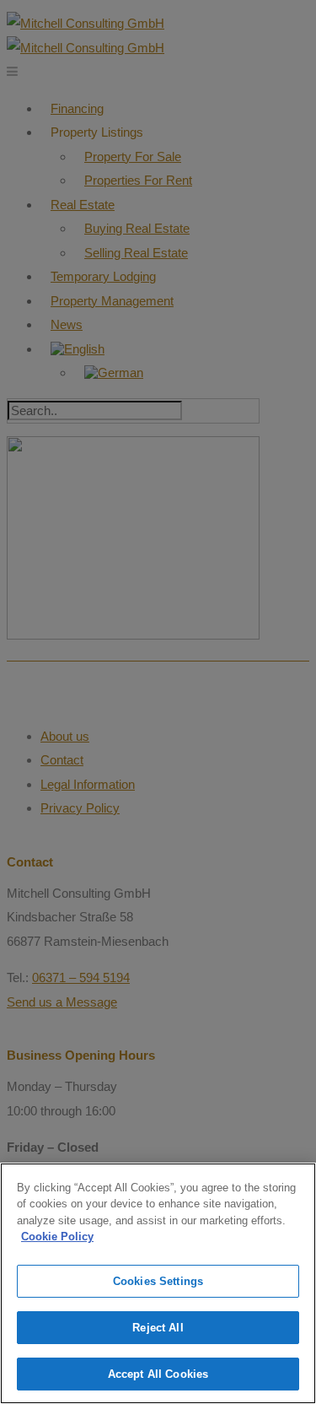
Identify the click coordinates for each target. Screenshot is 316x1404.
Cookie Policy (57, 1236)
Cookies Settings (158, 1281)
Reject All (157, 1327)
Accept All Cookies (158, 1374)
